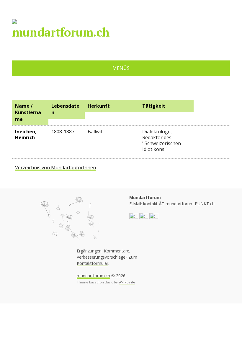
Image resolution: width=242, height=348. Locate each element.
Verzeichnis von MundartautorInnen (55, 167)
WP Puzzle (127, 282)
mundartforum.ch (60, 32)
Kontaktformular (92, 263)
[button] (133, 217)
